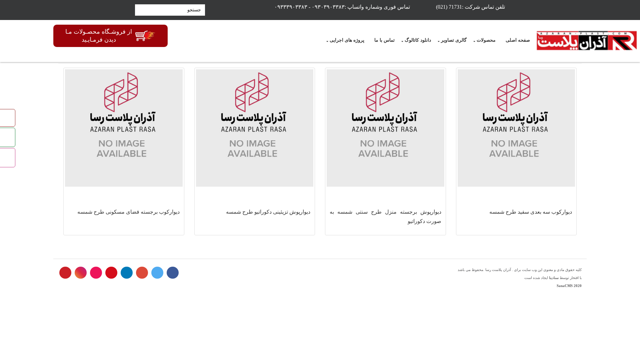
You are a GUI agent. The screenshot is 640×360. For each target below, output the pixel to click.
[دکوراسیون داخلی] (586, 41)
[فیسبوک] (173, 273)
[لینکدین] (127, 273)
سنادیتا (554, 278)
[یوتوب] (111, 273)
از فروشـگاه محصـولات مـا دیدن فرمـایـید (98, 35)
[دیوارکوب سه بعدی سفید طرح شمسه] (516, 128)
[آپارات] (96, 273)
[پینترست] (65, 273)
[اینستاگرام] (81, 273)
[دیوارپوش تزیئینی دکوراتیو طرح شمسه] (255, 128)
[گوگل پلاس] (142, 273)
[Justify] (139, 10)
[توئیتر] (157, 273)
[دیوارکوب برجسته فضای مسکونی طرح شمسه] (124, 128)
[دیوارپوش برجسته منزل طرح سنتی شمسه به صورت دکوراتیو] (385, 128)
